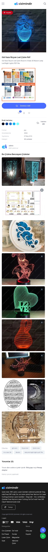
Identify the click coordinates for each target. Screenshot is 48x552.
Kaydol (28, 534)
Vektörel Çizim (15, 542)
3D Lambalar (28, 139)
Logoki (4, 518)
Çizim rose (36, 448)
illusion (18, 452)
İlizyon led (25, 448)
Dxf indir (15, 531)
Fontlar (14, 534)
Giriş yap (29, 467)
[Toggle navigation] (3, 4)
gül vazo (14, 448)
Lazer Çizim (6, 537)
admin (11, 146)
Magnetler (16, 537)
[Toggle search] (44, 3)
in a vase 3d (7, 452)
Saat (3, 541)
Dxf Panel (5, 534)
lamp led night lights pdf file (34, 452)
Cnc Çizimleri (6, 531)
